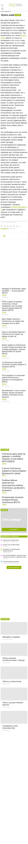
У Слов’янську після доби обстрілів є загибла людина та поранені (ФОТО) (14, 364)
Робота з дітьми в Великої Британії (12, 704)
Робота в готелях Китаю (11, 681)
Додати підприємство (14, 567)
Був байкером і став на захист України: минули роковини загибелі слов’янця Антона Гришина (14, 393)
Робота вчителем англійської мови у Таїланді (13, 659)
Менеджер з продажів (11, 637)
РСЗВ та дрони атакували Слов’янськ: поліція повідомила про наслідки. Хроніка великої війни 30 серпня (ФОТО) (12, 306)
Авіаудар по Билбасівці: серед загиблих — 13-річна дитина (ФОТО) (14, 291)
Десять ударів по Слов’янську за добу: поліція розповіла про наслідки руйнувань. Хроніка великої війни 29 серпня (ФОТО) (14, 349)
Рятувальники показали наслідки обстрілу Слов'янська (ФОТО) (12, 500)
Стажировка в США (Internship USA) (10, 727)
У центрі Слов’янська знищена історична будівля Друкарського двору (14, 471)
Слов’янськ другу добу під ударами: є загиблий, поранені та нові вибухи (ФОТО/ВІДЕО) (13, 458)
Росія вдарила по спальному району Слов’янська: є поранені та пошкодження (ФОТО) (13, 378)
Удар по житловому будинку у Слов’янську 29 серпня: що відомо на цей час (13, 334)
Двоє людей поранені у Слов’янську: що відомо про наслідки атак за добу (13, 321)
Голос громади (11, 519)
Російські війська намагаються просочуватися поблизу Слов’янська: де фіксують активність (13, 485)
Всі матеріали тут (14, 529)
